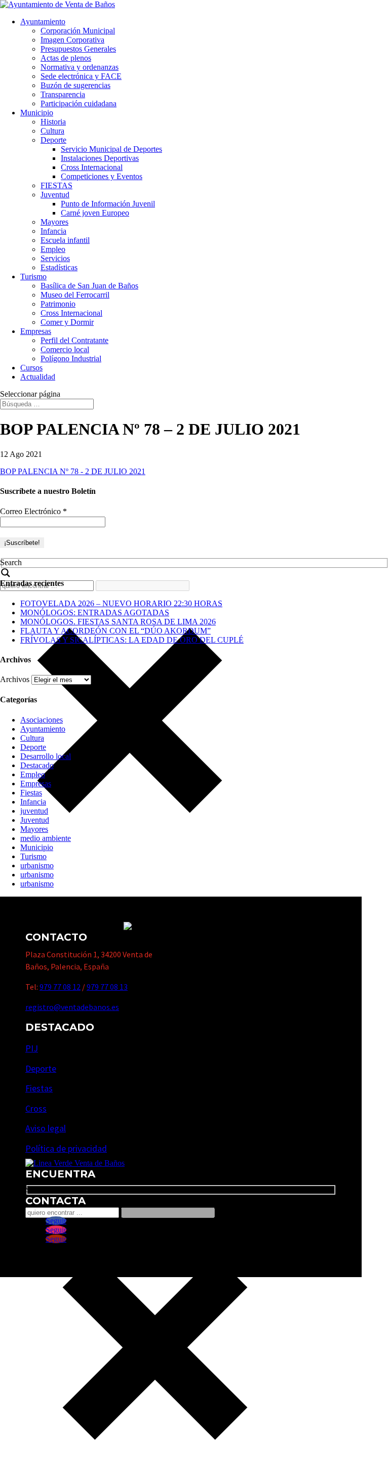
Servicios (55, 258)
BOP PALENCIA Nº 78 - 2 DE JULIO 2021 (72, 471)
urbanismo (37, 865)
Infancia (53, 231)
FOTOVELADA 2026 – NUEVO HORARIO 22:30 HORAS (121, 603)
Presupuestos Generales (78, 49)
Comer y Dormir (67, 322)
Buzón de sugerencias (75, 85)
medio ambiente (45, 838)
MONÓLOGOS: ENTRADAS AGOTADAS (94, 612)
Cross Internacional (92, 167)
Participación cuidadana (78, 103)
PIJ (31, 1048)
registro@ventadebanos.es (72, 1007)
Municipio (36, 112)
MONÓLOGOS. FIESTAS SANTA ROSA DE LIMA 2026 (118, 621)
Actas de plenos (66, 58)
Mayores (54, 222)
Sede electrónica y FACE (81, 76)
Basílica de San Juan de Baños (89, 285)
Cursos (31, 367)
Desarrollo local (45, 756)
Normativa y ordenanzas (80, 67)
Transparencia (63, 94)
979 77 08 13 (107, 987)
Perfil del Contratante (74, 340)
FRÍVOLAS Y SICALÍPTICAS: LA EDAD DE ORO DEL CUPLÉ (132, 640)
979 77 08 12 (60, 987)
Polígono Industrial (71, 358)
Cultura (52, 130)
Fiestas (31, 792)
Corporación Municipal (78, 30)
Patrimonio (58, 304)
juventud (34, 811)
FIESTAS (56, 185)
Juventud (55, 194)
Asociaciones (41, 719)
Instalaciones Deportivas (100, 158)
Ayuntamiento (42, 21)
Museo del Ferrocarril (75, 294)
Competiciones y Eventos (101, 176)
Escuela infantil (65, 240)
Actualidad (37, 376)
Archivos (14, 679)
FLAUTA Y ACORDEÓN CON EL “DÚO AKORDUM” (115, 630)
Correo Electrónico (33, 511)
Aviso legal (45, 1128)
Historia (53, 121)
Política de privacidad (66, 1148)
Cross (36, 1108)
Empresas (35, 331)
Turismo (33, 276)
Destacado (37, 765)
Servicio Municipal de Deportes (111, 149)
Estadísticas (59, 267)
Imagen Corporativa (72, 39)
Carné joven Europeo (95, 212)
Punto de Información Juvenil (108, 203)
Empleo (53, 249)
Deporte (53, 140)
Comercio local (65, 349)
